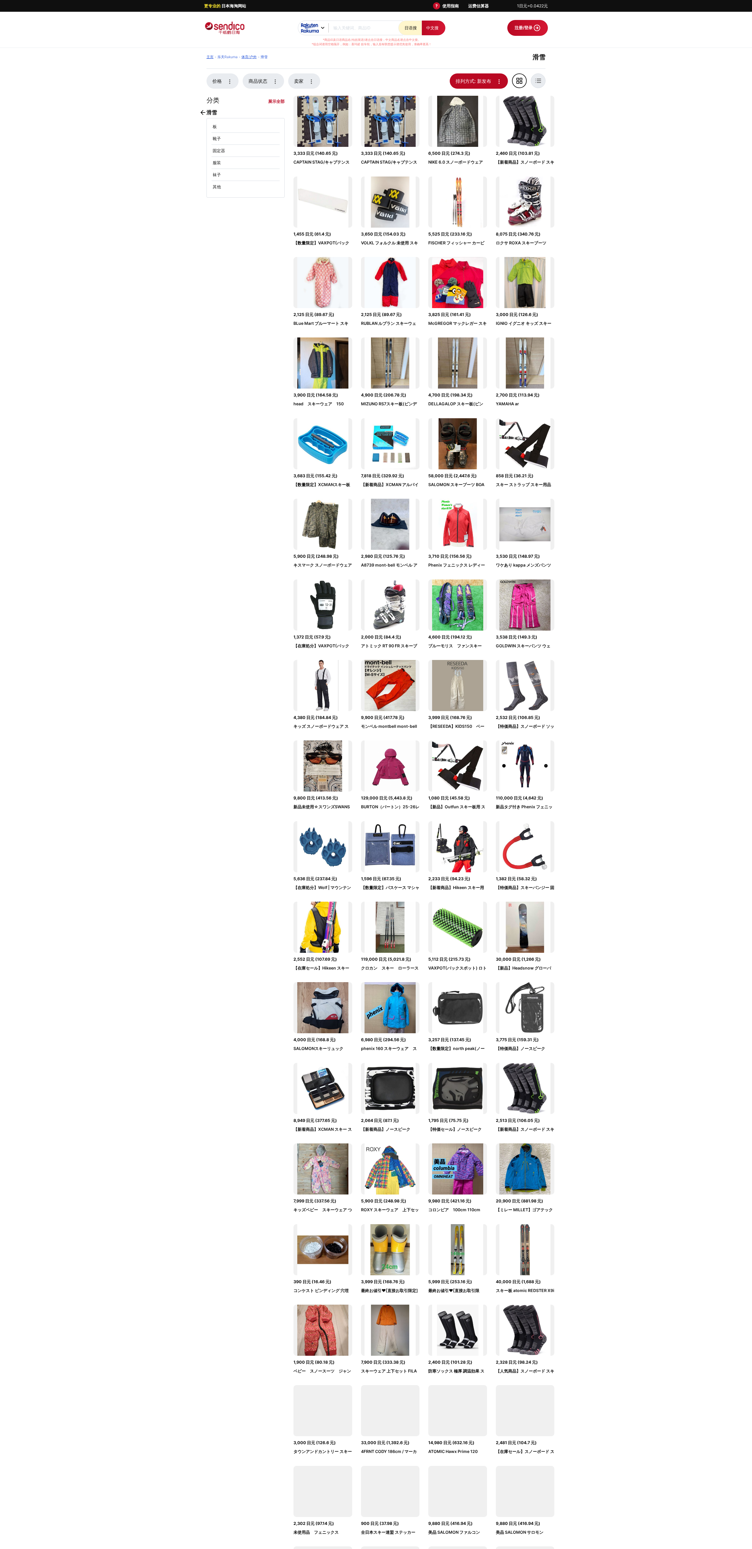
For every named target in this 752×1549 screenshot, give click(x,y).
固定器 (219, 150)
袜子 (217, 174)
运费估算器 (478, 5)
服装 (217, 162)
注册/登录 (524, 27)
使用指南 (450, 5)
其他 (217, 186)
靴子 (217, 138)
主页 (210, 57)
